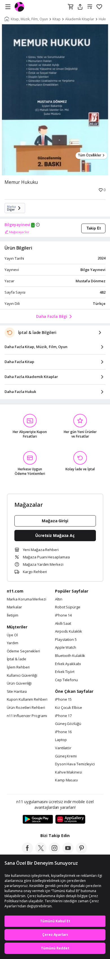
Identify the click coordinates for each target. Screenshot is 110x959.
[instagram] (54, 852)
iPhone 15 (63, 699)
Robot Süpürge (67, 607)
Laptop (61, 740)
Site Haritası (17, 691)
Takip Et (94, 228)
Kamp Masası (66, 780)
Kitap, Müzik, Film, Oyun (29, 19)
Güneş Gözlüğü (68, 724)
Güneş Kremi (66, 756)
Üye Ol (12, 635)
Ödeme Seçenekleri (23, 651)
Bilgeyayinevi (17, 224)
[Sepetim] (70, 7)
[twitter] (41, 852)
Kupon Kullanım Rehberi (27, 699)
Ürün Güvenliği (19, 683)
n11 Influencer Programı (27, 716)
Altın (58, 599)
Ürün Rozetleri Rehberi (26, 707)
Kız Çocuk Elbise (68, 707)
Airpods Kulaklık (68, 631)
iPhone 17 (63, 716)
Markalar (14, 607)
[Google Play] (38, 819)
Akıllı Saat (63, 623)
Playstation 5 (66, 639)
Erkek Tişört (64, 672)
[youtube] (68, 852)
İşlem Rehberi (18, 667)
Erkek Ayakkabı (68, 664)
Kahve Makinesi (68, 772)
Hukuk (104, 19)
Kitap (56, 19)
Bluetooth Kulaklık (70, 656)
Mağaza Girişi (55, 520)
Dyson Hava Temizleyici (75, 764)
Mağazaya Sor (19, 232)
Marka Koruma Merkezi (26, 599)
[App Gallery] (70, 819)
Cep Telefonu (66, 680)
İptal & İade (16, 659)
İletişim (12, 615)
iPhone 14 (63, 615)
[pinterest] (81, 852)
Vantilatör (63, 748)
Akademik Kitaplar (79, 19)
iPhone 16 (63, 732)
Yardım (12, 643)
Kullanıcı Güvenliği (22, 675)
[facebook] (27, 852)
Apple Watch (65, 647)
